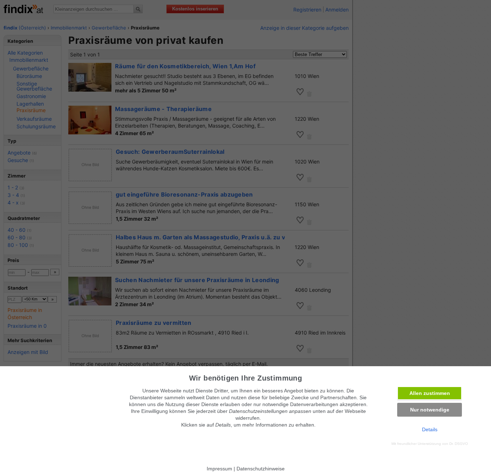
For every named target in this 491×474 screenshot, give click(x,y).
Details (429, 429)
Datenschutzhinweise (261, 468)
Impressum (219, 468)
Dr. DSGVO (458, 444)
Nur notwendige (429, 410)
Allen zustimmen (429, 393)
